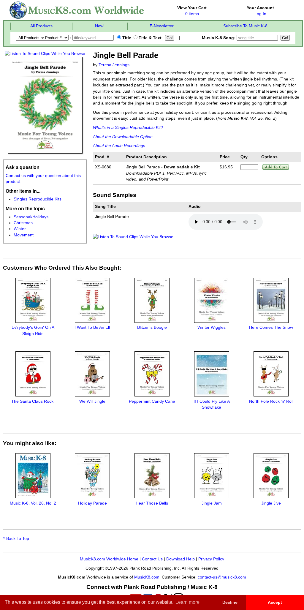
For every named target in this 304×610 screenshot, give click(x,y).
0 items (192, 14)
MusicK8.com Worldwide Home (109, 559)
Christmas (23, 223)
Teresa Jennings (114, 65)
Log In (260, 14)
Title (126, 38)
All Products (41, 26)
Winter (20, 229)
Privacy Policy (211, 559)
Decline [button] (230, 602)
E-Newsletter (162, 26)
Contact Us (152, 559)
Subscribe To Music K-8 (245, 26)
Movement (24, 235)
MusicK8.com (146, 577)
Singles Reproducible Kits (37, 199)
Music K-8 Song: (219, 38)
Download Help (180, 559)
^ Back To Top (16, 538)
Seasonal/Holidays (31, 217)
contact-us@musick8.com (222, 577)
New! (99, 26)
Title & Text (149, 38)
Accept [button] (275, 602)
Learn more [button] (187, 602)
